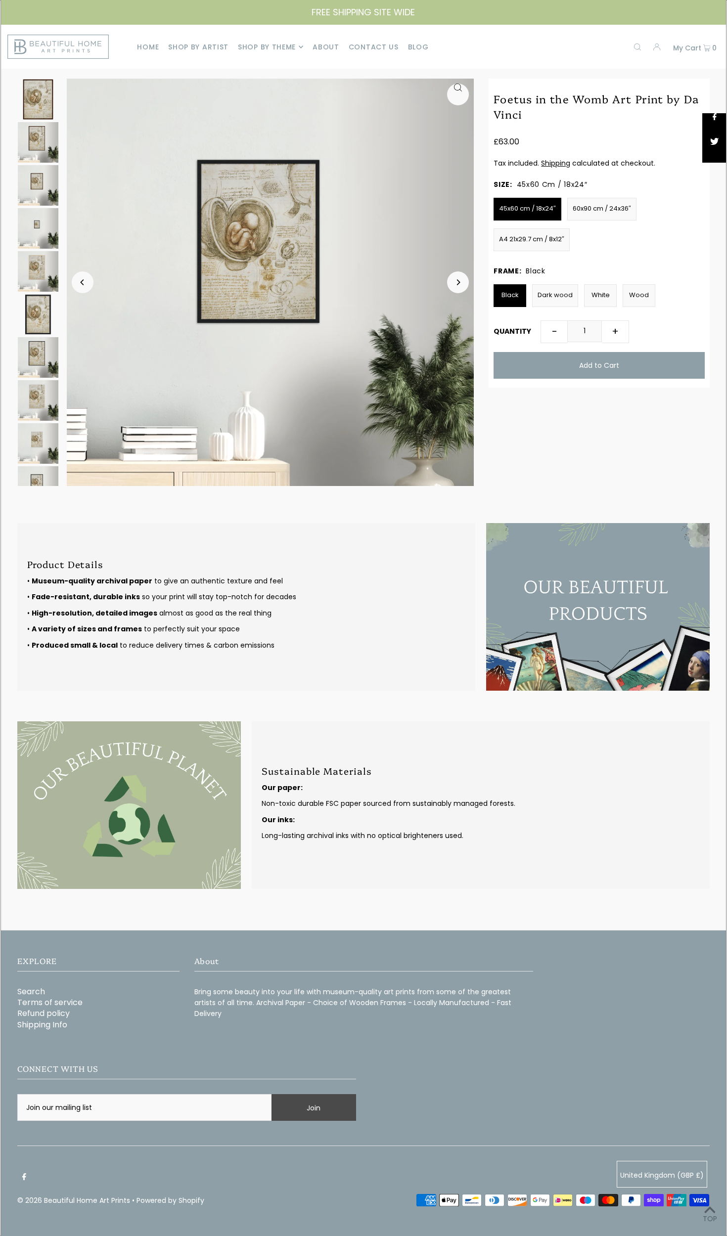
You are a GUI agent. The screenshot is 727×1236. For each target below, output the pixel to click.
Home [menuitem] (148, 47)
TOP (710, 1219)
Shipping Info (42, 1024)
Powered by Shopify (170, 1200)
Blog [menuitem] (418, 47)
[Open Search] (637, 47)
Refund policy (43, 1013)
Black (510, 295)
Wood (639, 295)
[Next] (458, 282)
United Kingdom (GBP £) (662, 1175)
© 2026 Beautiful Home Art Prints (73, 1200)
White (600, 295)
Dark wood (555, 295)
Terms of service (50, 1002)
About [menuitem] (326, 47)
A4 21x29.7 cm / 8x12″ (531, 239)
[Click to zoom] (458, 94)
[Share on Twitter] (714, 150)
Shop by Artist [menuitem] (198, 47)
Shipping (555, 163)
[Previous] (82, 282)
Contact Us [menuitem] (374, 47)
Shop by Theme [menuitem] (267, 47)
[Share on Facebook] (714, 125)
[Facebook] (24, 1176)
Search (31, 991)
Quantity (512, 331)
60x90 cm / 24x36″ (602, 208)
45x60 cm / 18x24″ (527, 208)
